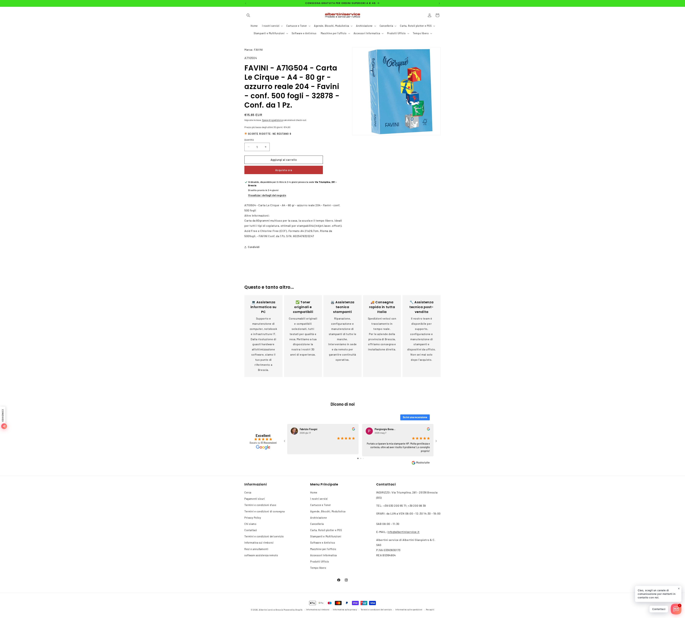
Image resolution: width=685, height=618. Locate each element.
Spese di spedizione (272, 120)
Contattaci (250, 530)
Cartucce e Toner (320, 504)
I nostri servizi (319, 498)
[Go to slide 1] (358, 458)
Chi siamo (250, 523)
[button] (248, 15)
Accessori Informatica (323, 555)
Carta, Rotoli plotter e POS (326, 530)
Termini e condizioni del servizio (264, 536)
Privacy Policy (252, 517)
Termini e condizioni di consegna (264, 511)
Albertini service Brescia (271, 610)
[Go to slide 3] (363, 458)
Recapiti (430, 609)
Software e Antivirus (322, 542)
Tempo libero (318, 567)
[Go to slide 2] (360, 458)
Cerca (247, 492)
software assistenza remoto (261, 555)
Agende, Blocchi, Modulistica (327, 511)
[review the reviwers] (353, 429)
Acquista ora (283, 170)
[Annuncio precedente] (246, 3)
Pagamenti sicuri (254, 498)
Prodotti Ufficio (319, 561)
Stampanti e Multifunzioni (325, 536)
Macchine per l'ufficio (323, 549)
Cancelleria (317, 523)
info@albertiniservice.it (403, 531)
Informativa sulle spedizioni (408, 609)
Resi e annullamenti (256, 549)
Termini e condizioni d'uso (260, 504)
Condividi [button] (254, 247)
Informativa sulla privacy (345, 609)
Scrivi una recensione (415, 417)
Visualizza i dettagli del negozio (267, 195)
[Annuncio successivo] (439, 3)
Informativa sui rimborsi (258, 542)
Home (313, 492)
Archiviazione (318, 517)
